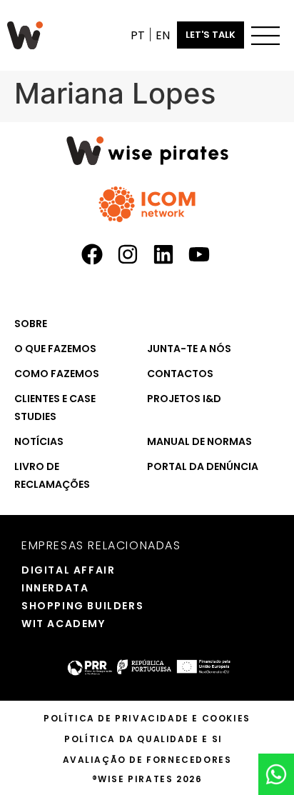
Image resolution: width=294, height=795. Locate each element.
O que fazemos (55, 348)
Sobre (30, 323)
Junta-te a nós (189, 348)
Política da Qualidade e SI (143, 739)
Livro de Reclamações (52, 475)
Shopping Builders (48, 606)
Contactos (180, 373)
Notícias (39, 441)
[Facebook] (92, 254)
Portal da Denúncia (202, 466)
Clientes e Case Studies (55, 407)
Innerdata (48, 588)
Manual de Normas (199, 441)
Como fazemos (56, 373)
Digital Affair (48, 570)
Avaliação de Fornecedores (147, 760)
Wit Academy (48, 623)
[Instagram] (127, 254)
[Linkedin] (163, 254)
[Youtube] (199, 254)
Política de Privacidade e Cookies (147, 718)
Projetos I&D (184, 398)
